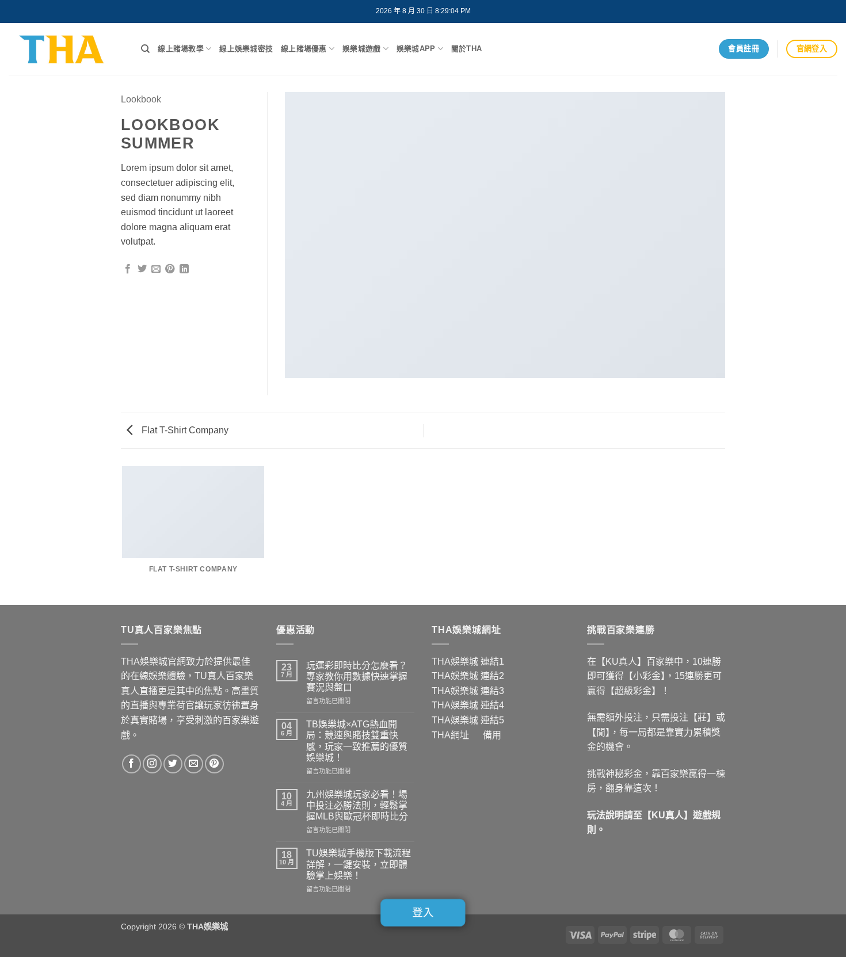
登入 (423, 912)
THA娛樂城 (455, 661)
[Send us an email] (193, 763)
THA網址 (450, 735)
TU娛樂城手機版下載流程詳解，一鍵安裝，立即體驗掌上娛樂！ (358, 864)
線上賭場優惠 (304, 48)
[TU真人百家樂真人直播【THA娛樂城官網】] (66, 49)
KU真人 (667, 815)
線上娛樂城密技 (246, 48)
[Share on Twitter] (142, 269)
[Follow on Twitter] (172, 763)
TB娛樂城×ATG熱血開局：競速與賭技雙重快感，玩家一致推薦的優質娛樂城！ (356, 740)
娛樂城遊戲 (361, 48)
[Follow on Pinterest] (214, 763)
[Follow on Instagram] (152, 763)
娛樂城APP (416, 48)
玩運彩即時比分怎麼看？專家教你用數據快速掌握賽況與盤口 (356, 676)
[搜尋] (145, 49)
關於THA (466, 48)
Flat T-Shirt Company (183, 430)
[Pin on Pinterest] (169, 269)
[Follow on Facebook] (131, 763)
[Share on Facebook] (127, 269)
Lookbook (141, 99)
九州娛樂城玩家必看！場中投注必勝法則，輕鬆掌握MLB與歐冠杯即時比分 (357, 805)
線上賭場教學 (181, 48)
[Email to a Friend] (156, 269)
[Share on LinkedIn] (184, 269)
